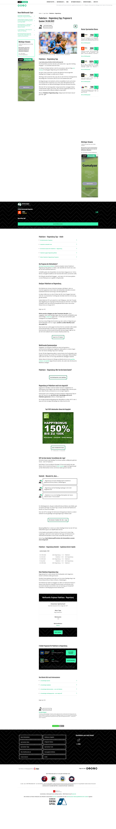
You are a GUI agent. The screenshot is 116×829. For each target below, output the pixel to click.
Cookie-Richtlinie (62, 786)
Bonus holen (96, 35)
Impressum (71, 786)
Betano (58, 625)
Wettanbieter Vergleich (75, 2)
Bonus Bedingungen (85, 42)
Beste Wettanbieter (25, 737)
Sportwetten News (25, 742)
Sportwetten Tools (48, 746)
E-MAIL (79, 744)
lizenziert (55, 796)
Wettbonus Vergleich (49, 737)
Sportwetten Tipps (50, 2)
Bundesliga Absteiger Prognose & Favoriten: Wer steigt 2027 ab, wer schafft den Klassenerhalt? (24, 35)
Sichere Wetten (54, 786)
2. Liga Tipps (45, 13)
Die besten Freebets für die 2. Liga (58, 520)
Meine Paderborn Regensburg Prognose (49, 257)
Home (40, 13)
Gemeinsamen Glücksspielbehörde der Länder (77, 796)
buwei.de (74, 794)
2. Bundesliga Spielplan (45, 685)
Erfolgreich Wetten (48, 742)
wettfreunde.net (30, 783)
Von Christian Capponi (48, 25)
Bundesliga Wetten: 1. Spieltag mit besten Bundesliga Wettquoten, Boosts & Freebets (25, 26)
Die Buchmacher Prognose (46, 240)
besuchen (70, 652)
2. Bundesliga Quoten (45, 680)
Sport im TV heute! (58, 337)
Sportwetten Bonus (87, 2)
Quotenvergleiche (60, 2)
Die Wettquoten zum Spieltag (58, 377)
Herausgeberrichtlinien (49, 752)
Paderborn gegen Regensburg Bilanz (48, 252)
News (67, 2)
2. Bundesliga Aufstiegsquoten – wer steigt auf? (51, 693)
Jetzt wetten (58, 632)
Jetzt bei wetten (58, 224)
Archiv (45, 757)
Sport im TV (96, 2)
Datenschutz (45, 786)
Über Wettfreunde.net (26, 752)
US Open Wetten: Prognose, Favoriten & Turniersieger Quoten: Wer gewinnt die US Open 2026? (25, 20)
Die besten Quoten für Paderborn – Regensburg (51, 248)
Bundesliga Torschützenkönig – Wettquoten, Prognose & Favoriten (24, 16)
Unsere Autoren (24, 757)
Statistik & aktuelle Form (46, 244)
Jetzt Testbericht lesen (58, 447)
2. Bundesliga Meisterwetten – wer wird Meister (51, 689)
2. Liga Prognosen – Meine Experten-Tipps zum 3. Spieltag (25, 30)
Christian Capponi (42, 712)
